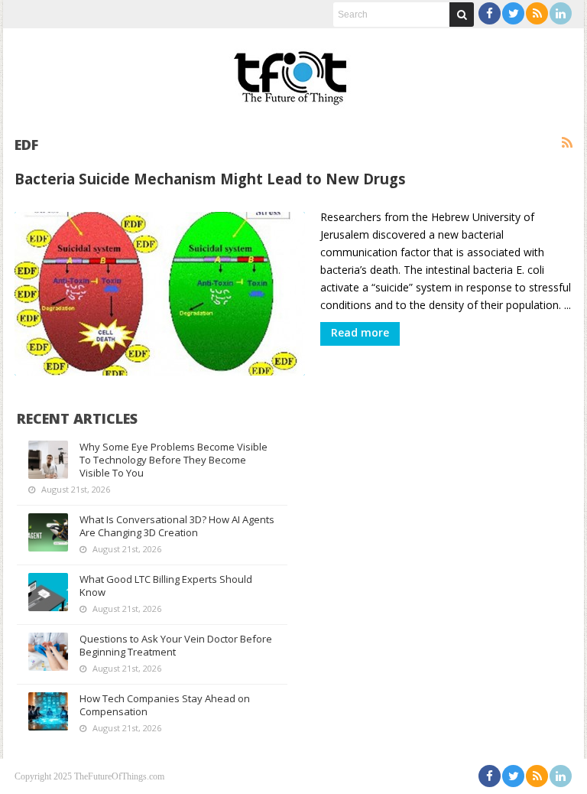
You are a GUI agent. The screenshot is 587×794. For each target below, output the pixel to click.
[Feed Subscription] (567, 143)
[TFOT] (293, 72)
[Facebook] (489, 13)
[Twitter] (513, 13)
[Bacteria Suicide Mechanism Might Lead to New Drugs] (160, 294)
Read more (360, 332)
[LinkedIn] (560, 13)
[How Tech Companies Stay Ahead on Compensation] (48, 711)
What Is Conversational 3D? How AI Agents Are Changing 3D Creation (176, 526)
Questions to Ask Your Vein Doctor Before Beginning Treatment (175, 645)
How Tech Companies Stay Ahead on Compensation (164, 704)
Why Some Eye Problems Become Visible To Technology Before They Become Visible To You (173, 460)
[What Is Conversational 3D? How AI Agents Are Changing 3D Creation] (48, 532)
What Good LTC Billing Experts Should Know (165, 585)
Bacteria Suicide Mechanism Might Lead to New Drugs (210, 178)
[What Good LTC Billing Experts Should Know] (48, 592)
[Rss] (537, 13)
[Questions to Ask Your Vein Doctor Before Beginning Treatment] (48, 652)
